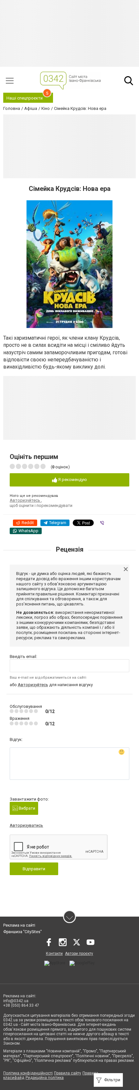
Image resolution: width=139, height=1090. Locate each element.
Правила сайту (67, 1073)
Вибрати (26, 808)
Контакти (54, 953)
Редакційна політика (45, 1077)
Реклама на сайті (19, 925)
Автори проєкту (79, 953)
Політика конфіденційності (28, 1073)
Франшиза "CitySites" (22, 932)
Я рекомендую (72, 479)
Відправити (34, 868)
